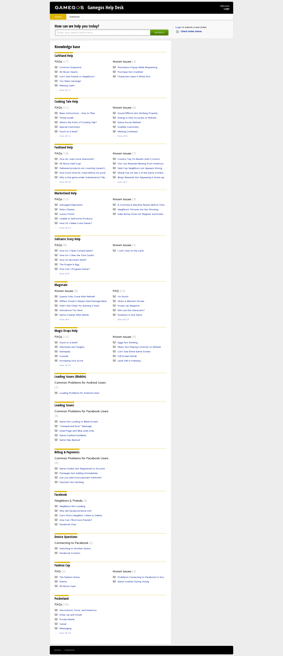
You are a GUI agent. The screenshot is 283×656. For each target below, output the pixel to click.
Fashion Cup (62, 565)
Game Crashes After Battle (74, 315)
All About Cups (67, 586)
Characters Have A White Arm (134, 76)
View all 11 (65, 136)
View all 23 (123, 319)
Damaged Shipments (71, 204)
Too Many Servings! (70, 81)
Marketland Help (66, 193)
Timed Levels (66, 117)
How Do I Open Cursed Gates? (76, 250)
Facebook (61, 494)
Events (63, 581)
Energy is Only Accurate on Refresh (137, 117)
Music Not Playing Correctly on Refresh (139, 347)
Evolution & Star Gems (130, 315)
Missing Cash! (67, 85)
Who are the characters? (131, 310)
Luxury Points (67, 214)
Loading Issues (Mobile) (70, 376)
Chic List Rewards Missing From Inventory (141, 163)
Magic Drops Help (66, 330)
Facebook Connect (69, 553)
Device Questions (66, 537)
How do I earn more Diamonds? (76, 159)
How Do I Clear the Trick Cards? (76, 255)
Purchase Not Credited (130, 72)
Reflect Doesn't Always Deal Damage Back (83, 301)
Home (58, 16)
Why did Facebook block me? (75, 510)
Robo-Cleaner (67, 209)
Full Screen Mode (127, 356)
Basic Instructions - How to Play (77, 113)
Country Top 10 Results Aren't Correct (139, 159)
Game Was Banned (69, 440)
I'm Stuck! (123, 296)
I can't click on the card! (131, 250)
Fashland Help (64, 147)
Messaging (65, 628)
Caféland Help (64, 55)
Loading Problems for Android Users (79, 393)
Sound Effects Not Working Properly (138, 113)
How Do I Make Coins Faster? (75, 223)
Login (178, 27)
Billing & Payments (67, 452)
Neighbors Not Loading (72, 506)
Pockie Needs (67, 619)
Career (63, 624)
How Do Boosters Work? (73, 260)
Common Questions (70, 67)
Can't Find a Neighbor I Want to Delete (80, 515)
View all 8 (64, 273)
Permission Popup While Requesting (137, 67)
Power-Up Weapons (129, 305)
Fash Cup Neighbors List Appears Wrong (140, 168)
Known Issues (124, 61)
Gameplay (64, 351)
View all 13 (65, 227)
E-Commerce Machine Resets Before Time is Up (144, 204)
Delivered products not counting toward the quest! (87, 168)
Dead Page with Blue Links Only (76, 430)
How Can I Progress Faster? (74, 269)
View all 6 (122, 136)
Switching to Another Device (75, 548)
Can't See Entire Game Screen (134, 351)
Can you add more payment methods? (80, 477)
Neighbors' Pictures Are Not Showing (138, 209)
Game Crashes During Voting (133, 581)
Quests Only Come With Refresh (77, 296)
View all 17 (65, 90)
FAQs (61, 61)
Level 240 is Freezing (129, 360)
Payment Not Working (71, 482)
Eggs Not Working (128, 342)
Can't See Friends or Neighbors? (77, 76)
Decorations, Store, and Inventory (78, 610)
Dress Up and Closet (70, 614)
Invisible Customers (128, 127)
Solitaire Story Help (67, 239)
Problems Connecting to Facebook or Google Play (145, 577)
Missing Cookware (128, 131)
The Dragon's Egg (69, 264)
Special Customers (69, 127)
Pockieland (62, 598)
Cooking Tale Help (66, 101)
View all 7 (122, 182)
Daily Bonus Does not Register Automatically (142, 214)
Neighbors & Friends (70, 500)
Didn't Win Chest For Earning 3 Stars (79, 305)
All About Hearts (68, 72)
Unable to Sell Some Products (76, 218)
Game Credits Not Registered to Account (82, 468)
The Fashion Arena (69, 577)
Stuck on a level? (68, 131)
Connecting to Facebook (73, 543)
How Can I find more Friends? (75, 520)
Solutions (74, 16)
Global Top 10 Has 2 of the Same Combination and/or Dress (151, 172)
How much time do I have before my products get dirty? (90, 172)
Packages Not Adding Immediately (78, 473)
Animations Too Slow (71, 310)
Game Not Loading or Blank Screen (78, 421)
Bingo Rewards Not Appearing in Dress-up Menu (144, 177)
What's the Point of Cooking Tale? (78, 122)
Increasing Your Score (71, 360)
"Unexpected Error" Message (75, 426)
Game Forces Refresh (129, 122)
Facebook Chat (67, 524)
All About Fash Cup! (70, 163)
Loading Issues (64, 405)
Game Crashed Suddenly (72, 435)
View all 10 (65, 365)
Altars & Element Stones (131, 301)
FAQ (118, 291)
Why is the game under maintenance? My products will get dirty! (94, 177)
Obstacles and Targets (71, 347)
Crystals (63, 356)
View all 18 (65, 182)
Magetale (61, 285)
